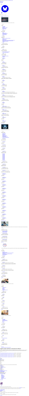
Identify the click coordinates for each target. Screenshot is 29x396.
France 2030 (2, 377)
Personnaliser (1, 390)
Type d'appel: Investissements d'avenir (3, 370)
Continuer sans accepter (2, 389)
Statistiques (1, 393)
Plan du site (2, 375)
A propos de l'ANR (3, 376)
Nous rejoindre (1, 2)
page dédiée (20, 387)
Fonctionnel (1, 391)
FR (1, 385)
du (0, 361)
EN (1, 4)
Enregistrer (1, 395)
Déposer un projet (1, 1)
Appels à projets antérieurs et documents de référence (6, 347)
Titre (3, 359)
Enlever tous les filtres (2, 371)
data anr (2, 378)
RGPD (2, 374)
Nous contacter (1, 379)
